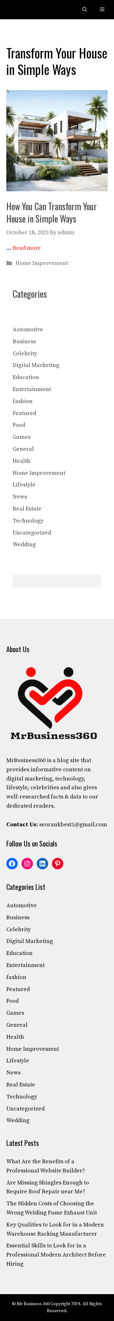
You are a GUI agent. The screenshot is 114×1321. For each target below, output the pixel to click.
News (20, 496)
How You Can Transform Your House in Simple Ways (51, 212)
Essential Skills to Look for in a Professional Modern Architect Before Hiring (56, 1255)
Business (24, 341)
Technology (28, 520)
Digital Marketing (36, 365)
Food (19, 425)
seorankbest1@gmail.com (73, 824)
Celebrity (25, 353)
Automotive (28, 329)
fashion (23, 401)
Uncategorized (32, 532)
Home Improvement (42, 263)
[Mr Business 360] (19, 9)
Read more (27, 248)
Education (26, 377)
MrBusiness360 (26, 760)
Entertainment (32, 389)
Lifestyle (24, 484)
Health (21, 461)
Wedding (24, 544)
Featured (24, 413)
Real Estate (27, 508)
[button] (84, 9)
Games (21, 437)
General (23, 449)
